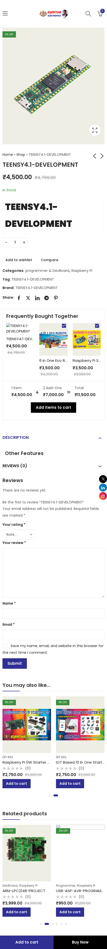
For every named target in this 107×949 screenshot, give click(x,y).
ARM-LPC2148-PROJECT (23, 890)
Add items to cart (53, 407)
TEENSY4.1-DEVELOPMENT (38, 215)
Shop (20, 154)
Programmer (65, 885)
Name (9, 603)
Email (8, 624)
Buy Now (80, 942)
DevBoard (9, 885)
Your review (14, 542)
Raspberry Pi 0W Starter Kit (27, 762)
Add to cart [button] (16, 783)
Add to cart (26, 942)
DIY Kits (7, 757)
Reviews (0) (14, 466)
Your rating (13, 524)
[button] (50, 795)
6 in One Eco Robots (57, 360)
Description (15, 437)
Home (7, 154)
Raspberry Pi (81, 270)
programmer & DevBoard (47, 270)
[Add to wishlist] (49, 698)
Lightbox (95, 130)
